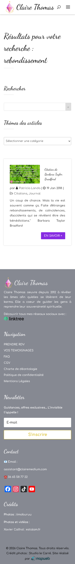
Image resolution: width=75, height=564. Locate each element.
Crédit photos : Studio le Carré (28, 553)
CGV (7, 362)
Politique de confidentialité (24, 375)
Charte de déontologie (20, 369)
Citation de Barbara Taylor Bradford (53, 174)
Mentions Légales (17, 381)
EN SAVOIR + (53, 235)
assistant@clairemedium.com (25, 469)
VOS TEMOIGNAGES (18, 350)
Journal (34, 193)
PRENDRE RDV (14, 344)
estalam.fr (33, 529)
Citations (20, 193)
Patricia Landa (29, 188)
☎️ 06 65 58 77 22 (16, 476)
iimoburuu (24, 514)
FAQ (7, 356)
